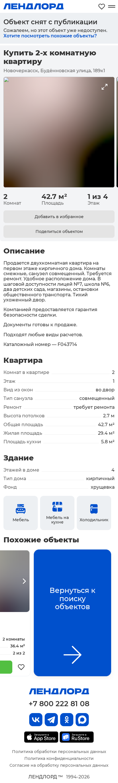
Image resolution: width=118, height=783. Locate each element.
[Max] (82, 719)
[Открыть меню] (111, 6)
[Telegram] (51, 719)
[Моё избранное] (101, 6)
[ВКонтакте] (35, 719)
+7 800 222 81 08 (59, 703)
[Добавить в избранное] (21, 667)
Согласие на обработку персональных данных (59, 765)
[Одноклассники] (66, 719)
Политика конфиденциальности (59, 758)
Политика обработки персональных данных (59, 751)
